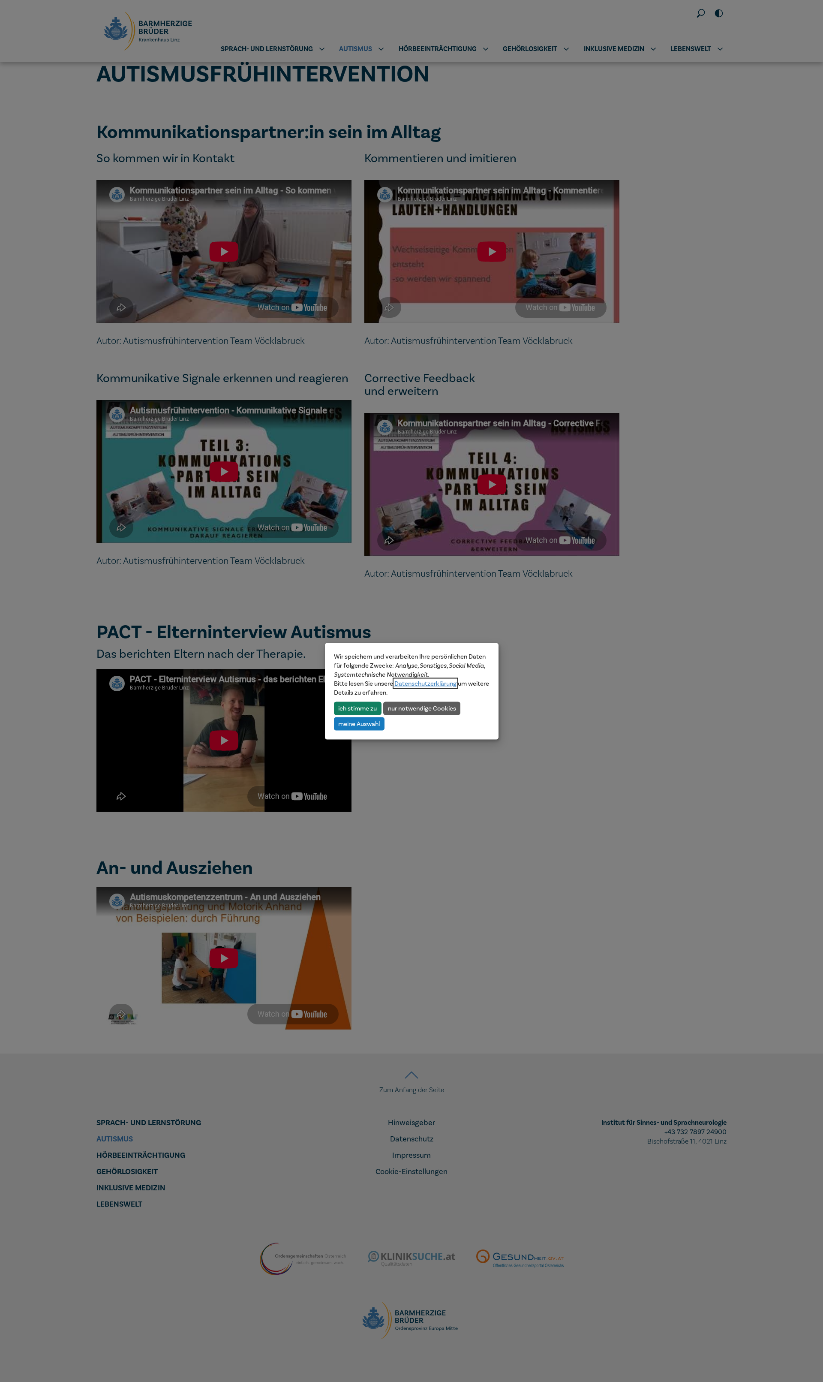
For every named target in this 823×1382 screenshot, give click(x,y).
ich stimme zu (357, 708)
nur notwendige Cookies (422, 708)
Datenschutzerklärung (425, 683)
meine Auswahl (359, 723)
